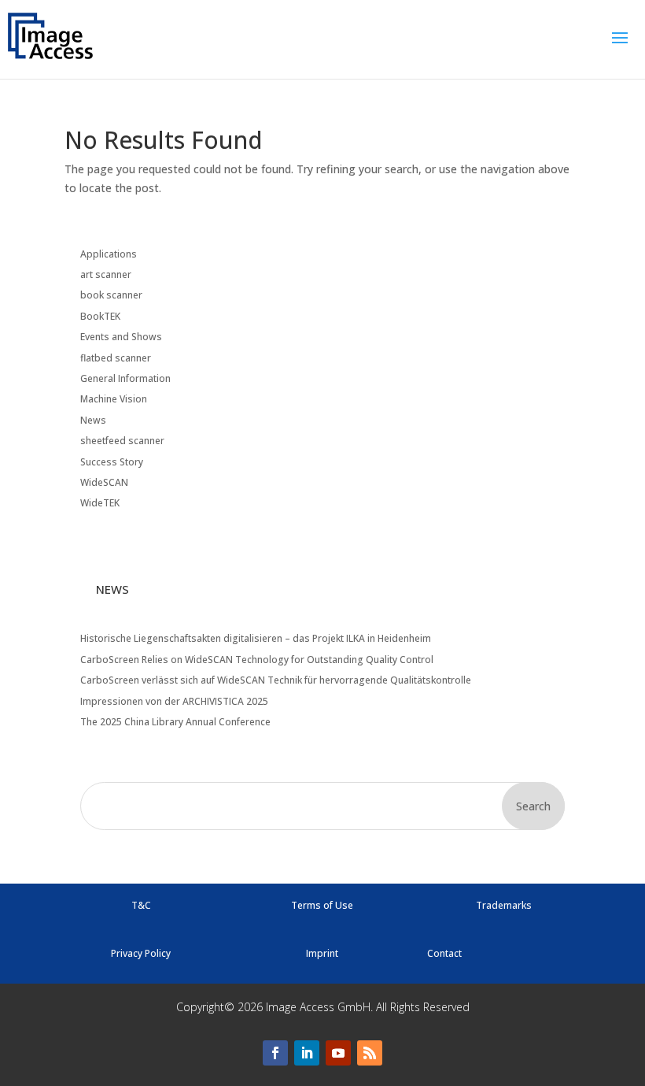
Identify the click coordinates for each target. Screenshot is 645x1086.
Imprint (322, 953)
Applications (108, 254)
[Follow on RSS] (369, 1053)
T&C (141, 905)
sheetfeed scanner (122, 440)
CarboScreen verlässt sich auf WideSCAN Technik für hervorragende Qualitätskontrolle (275, 680)
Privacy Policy (141, 953)
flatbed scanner (115, 358)
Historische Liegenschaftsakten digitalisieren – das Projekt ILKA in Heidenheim (255, 638)
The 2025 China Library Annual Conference (175, 721)
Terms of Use (322, 905)
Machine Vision (113, 399)
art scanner (105, 274)
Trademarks (504, 905)
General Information (125, 378)
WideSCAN (104, 482)
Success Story (111, 462)
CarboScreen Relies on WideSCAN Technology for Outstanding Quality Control (256, 659)
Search (533, 806)
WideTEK (100, 503)
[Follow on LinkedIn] (306, 1053)
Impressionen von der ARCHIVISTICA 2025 (174, 701)
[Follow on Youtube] (338, 1053)
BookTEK (100, 316)
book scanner (111, 295)
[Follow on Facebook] (275, 1053)
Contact (444, 953)
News (93, 420)
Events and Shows (121, 336)
